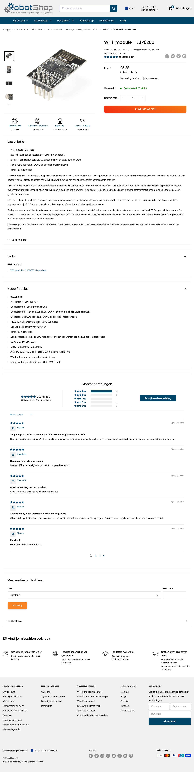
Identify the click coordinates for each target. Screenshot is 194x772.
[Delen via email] (184, 56)
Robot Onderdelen (34, 29)
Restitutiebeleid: (15, 621)
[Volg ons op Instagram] (102, 756)
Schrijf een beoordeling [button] (157, 398)
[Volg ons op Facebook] (91, 756)
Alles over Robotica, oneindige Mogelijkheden (23, 762)
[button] (9, 104)
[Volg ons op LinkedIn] (125, 756)
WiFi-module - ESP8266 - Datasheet (28, 270)
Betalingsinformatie (12, 720)
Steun (123, 20)
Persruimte (46, 706)
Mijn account (148, 9)
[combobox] (85, 8)
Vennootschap (86, 20)
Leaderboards (128, 710)
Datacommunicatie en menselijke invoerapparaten (68, 29)
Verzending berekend (130, 78)
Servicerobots (41, 20)
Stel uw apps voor (86, 710)
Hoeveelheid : (111, 98)
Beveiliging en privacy (52, 701)
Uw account (9, 691)
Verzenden (8, 701)
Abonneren (169, 721)
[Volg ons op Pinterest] (108, 756)
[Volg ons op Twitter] (96, 756)
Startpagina (8, 29)
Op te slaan (19, 20)
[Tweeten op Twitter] (178, 56)
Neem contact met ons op (16, 724)
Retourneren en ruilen (13, 706)
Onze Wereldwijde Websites (15, 751)
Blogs (124, 696)
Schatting (17, 605)
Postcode (168, 588)
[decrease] (123, 98)
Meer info (15, 129)
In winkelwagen (145, 109)
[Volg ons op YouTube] (114, 756)
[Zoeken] (113, 8)
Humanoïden (64, 20)
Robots (20, 29)
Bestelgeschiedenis (12, 696)
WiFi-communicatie (101, 29)
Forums (125, 691)
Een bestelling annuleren (15, 710)
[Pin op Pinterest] (173, 56)
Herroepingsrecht (11, 729)
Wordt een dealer (85, 701)
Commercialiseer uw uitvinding (92, 715)
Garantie (7, 715)
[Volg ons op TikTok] (119, 756)
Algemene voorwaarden (53, 696)
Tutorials (125, 706)
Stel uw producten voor (88, 706)
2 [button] (95, 555)
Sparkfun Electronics (116, 50)
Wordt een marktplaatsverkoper (93, 696)
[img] (17, 423)
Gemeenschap (106, 20)
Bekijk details (37, 129)
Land (10, 588)
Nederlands (49, 751)
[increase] (142, 98)
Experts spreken (60, 129)
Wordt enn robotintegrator (89, 691)
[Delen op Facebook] (167, 56)
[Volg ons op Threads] (131, 756)
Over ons (45, 691)
